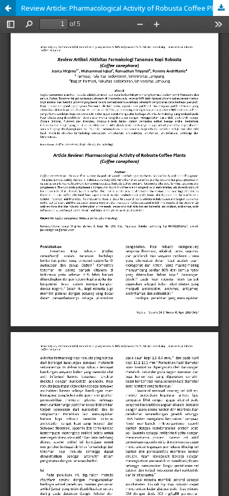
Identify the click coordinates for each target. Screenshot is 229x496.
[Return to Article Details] (8, 8)
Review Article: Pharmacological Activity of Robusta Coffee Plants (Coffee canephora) (125, 8)
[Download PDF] (221, 8)
